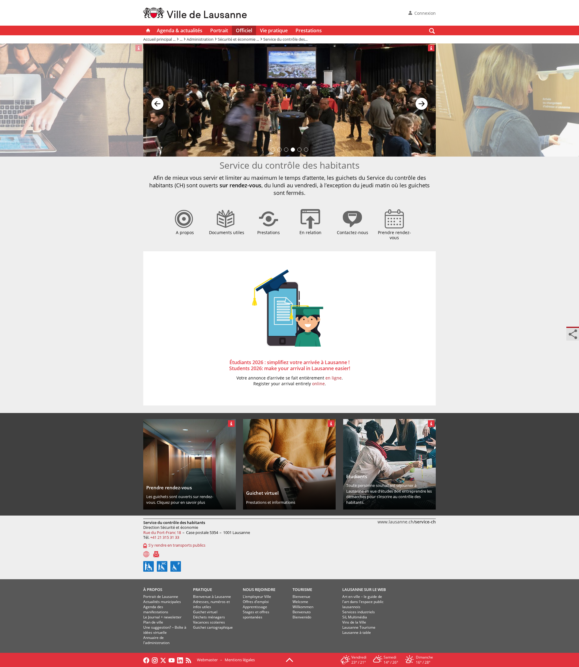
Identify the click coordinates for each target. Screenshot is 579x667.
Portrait (219, 30)
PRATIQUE (202, 589)
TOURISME (302, 589)
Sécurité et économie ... (238, 39)
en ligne (333, 378)
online (318, 383)
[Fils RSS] (190, 659)
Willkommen (303, 606)
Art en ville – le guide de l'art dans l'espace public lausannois (363, 601)
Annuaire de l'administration (156, 640)
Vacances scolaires (209, 622)
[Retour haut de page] (289, 659)
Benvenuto (302, 612)
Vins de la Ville (354, 622)
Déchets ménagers (209, 617)
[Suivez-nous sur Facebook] (146, 659)
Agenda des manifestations (155, 609)
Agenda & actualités (179, 30)
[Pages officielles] (146, 554)
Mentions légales (240, 659)
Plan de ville (153, 622)
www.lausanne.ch (407, 522)
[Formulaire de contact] (156, 554)
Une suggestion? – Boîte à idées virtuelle (164, 630)
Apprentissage (255, 606)
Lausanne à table (356, 632)
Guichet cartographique (213, 627)
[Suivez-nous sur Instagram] (155, 659)
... (181, 39)
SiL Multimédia (354, 617)
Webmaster (207, 659)
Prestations (309, 30)
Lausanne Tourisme (358, 627)
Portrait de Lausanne (160, 596)
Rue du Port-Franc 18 (162, 532)
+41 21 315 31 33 (164, 537)
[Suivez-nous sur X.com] (163, 659)
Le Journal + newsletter (162, 617)
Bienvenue (301, 596)
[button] (157, 100)
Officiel (244, 30)
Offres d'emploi (256, 601)
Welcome (300, 601)
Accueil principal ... (159, 39)
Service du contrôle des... (285, 39)
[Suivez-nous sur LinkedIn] (180, 659)
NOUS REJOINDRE (259, 589)
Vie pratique (274, 30)
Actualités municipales (162, 601)
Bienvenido (302, 617)
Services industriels (358, 612)
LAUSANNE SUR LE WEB (364, 589)
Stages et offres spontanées (256, 614)
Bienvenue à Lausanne (212, 596)
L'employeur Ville (257, 596)
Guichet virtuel (205, 612)
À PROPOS (152, 589)
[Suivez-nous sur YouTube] (172, 659)
